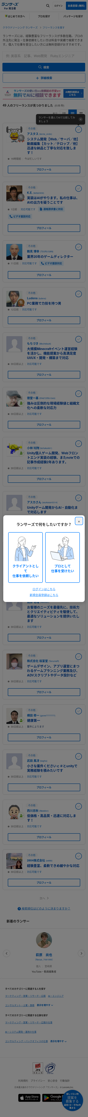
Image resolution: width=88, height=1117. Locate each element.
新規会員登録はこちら (44, 595)
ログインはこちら (44, 589)
